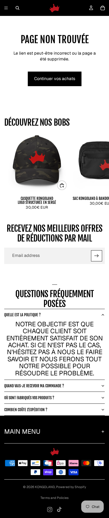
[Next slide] (99, 168)
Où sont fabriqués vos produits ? (29, 398)
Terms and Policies (54, 498)
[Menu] (6, 8)
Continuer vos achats (54, 78)
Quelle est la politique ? (22, 315)
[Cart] (102, 8)
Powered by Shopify (71, 487)
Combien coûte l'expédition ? (25, 409)
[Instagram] (50, 509)
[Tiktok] (59, 509)
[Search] (17, 8)
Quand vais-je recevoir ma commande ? (34, 386)
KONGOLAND (45, 487)
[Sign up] (96, 255)
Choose (66, 185)
